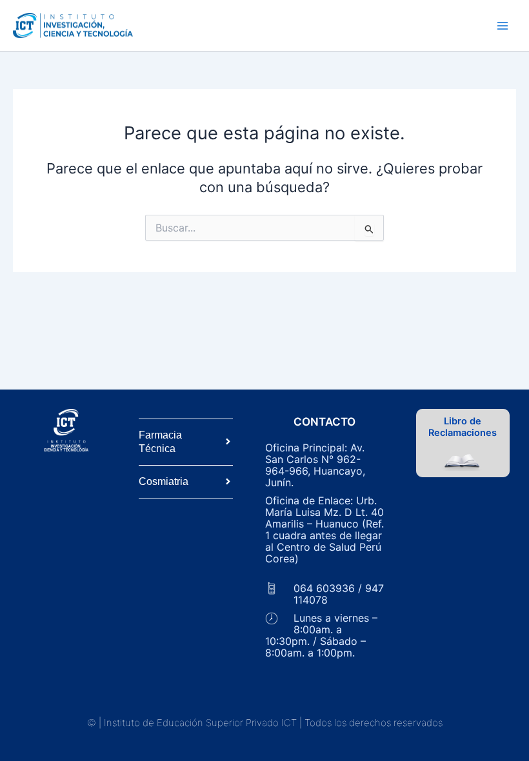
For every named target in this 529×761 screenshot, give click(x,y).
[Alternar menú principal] (502, 25)
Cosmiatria (163, 481)
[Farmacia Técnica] (228, 442)
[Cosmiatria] (228, 482)
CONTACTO (324, 421)
